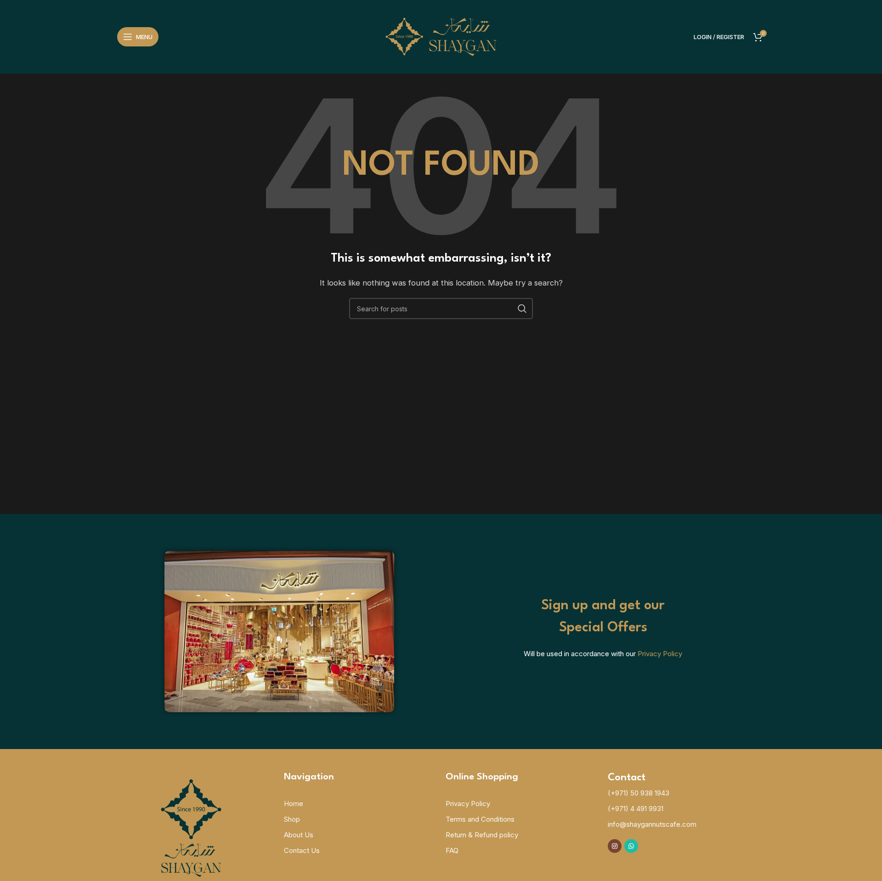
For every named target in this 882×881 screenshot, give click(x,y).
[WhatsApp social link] (631, 846)
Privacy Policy (660, 653)
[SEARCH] (522, 308)
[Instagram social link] (615, 846)
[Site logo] (441, 36)
